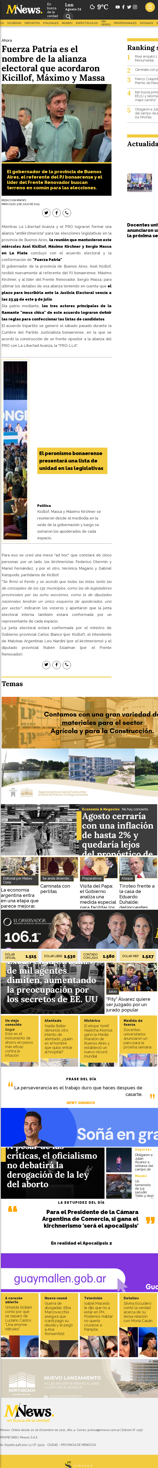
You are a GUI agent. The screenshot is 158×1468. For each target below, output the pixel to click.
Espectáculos (87, 23)
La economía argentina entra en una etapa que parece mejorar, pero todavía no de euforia (20, 903)
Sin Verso (106, 23)
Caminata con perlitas (55, 888)
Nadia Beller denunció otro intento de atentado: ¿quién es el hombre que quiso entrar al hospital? (59, 1039)
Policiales (51, 23)
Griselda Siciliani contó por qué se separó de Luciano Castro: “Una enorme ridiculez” (18, 1318)
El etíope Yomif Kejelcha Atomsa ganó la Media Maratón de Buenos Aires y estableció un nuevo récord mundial (98, 1041)
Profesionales (125, 23)
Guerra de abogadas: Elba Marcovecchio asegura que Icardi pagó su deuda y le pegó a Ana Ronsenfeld (59, 1318)
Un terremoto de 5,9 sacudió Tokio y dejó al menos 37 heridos (144, 1192)
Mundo (67, 23)
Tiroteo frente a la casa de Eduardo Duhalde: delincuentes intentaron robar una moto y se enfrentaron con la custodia (137, 907)
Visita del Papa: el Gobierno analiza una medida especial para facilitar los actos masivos (98, 899)
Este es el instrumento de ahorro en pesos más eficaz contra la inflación (19, 1045)
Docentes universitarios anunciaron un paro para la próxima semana (137, 1038)
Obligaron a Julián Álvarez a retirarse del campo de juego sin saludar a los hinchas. (144, 1167)
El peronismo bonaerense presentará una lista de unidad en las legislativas (71, 460)
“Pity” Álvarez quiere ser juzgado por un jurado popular (128, 1004)
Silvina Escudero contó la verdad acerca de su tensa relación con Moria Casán (138, 1312)
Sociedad (14, 23)
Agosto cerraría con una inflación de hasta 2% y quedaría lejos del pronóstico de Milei (117, 839)
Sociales (146, 23)
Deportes (32, 23)
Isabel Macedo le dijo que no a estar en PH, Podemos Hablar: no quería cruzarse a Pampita (98, 1316)
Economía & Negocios (101, 809)
